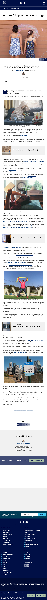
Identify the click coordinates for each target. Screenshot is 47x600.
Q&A (4, 564)
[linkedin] (28, 565)
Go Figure (5, 556)
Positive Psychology (38, 416)
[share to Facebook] (18, 424)
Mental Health (22, 416)
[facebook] (25, 565)
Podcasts (5, 562)
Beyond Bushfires (32, 176)
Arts (26, 532)
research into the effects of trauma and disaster (20, 265)
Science (27, 546)
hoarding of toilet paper (19, 352)
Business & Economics (7, 534)
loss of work (23, 135)
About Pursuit (28, 550)
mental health (12, 170)
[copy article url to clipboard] (29, 424)
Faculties (26, 528)
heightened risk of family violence (24, 255)
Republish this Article (20, 410)
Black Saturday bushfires (28, 177)
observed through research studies (12, 247)
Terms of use (30, 410)
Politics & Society (6, 542)
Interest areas (5, 528)
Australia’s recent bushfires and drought (33, 161)
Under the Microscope (7, 572)
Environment (5, 538)
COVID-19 (6, 416)
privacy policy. (43, 516)
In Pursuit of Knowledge (8, 554)
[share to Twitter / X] (20, 424)
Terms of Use (28, 556)
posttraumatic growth (8, 309)
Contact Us (27, 554)
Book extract (5, 552)
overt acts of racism (21, 354)
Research (5, 568)
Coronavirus (13, 416)
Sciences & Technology (8, 544)
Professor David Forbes (19, 70)
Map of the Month (6, 558)
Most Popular (6, 8)
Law (26, 542)
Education (5, 536)
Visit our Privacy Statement (8, 598)
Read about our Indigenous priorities (10, 588)
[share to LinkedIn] (23, 424)
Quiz (4, 566)
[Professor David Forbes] (23, 73)
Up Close (5, 574)
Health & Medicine (6, 540)
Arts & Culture (6, 532)
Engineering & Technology (31, 538)
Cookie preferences (41, 595)
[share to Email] (26, 424)
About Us (27, 552)
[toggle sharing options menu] (45, 59)
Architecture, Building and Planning (32, 530)
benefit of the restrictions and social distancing (14, 221)
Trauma (29, 416)
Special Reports (6, 570)
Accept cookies (31, 595)
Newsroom (27, 558)
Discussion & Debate (15, 8)
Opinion (4, 560)
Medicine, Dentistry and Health (28, 414)
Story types (4, 550)
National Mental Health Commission (15, 262)
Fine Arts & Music (28, 540)
